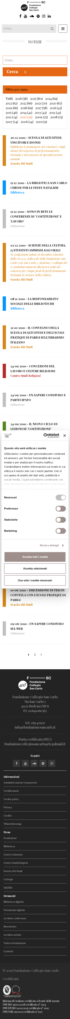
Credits (8, 815)
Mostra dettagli (49, 545)
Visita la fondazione (15, 943)
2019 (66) (12, 108)
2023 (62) (12, 103)
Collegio (8, 879)
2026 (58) (21, 98)
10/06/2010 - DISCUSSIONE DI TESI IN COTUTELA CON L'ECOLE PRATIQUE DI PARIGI (38, 595)
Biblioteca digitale (14, 901)
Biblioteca (9, 846)
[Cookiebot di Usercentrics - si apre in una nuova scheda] (44, 435)
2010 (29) (26, 117)
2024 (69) (51, 98)
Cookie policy (11, 799)
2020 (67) (56, 103)
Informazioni (11, 776)
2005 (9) (41, 122)
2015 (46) (12, 112)
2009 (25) (41, 117)
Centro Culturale (13, 854)
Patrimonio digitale (14, 910)
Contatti (8, 951)
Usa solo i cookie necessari (35, 580)
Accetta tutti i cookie (35, 556)
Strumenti (9, 896)
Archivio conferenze (15, 918)
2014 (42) (26, 112)
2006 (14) (27, 122)
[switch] (61, 508)
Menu (7, 832)
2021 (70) (41, 103)
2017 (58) (41, 108)
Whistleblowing (12, 823)
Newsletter (10, 926)
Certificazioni (11, 790)
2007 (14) (12, 122)
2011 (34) (11, 117)
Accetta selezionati (35, 568)
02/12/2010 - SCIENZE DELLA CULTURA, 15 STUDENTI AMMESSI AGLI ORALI (38, 247)
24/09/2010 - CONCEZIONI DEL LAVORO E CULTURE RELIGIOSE (32, 368)
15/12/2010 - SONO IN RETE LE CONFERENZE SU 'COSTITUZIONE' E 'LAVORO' (36, 216)
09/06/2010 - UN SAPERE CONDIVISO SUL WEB (37, 626)
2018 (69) (26, 108)
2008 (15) (56, 117)
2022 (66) (26, 103)
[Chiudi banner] (64, 435)
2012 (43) (55, 112)
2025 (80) (36, 98)
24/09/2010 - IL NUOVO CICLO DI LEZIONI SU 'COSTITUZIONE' (33, 426)
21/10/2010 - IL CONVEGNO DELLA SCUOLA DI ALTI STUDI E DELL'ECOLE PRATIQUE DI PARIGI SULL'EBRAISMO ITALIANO (37, 335)
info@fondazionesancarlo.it (35, 727)
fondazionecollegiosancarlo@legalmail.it (35, 744)
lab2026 (8, 887)
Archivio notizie (12, 934)
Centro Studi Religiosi (16, 862)
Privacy (8, 807)
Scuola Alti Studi (13, 871)
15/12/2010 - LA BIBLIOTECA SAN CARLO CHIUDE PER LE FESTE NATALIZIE (38, 185)
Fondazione (10, 838)
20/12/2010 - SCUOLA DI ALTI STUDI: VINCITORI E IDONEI (36, 140)
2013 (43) (41, 112)
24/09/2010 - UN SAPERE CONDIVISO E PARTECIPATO (38, 397)
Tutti (9, 98)
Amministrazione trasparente (20, 782)
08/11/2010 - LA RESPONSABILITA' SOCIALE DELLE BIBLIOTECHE (34, 301)
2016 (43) (56, 108)
